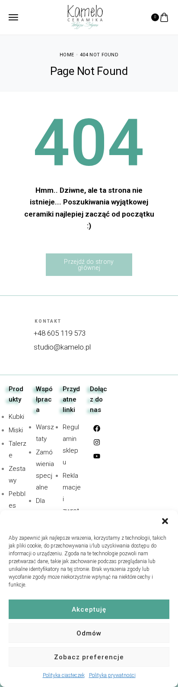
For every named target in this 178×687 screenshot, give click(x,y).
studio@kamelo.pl (62, 347)
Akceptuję (89, 609)
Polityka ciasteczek (64, 675)
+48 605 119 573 (60, 333)
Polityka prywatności (112, 675)
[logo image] (85, 16)
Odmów (89, 633)
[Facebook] (97, 428)
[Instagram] (97, 442)
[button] (165, 521)
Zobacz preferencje (89, 657)
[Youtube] (97, 456)
